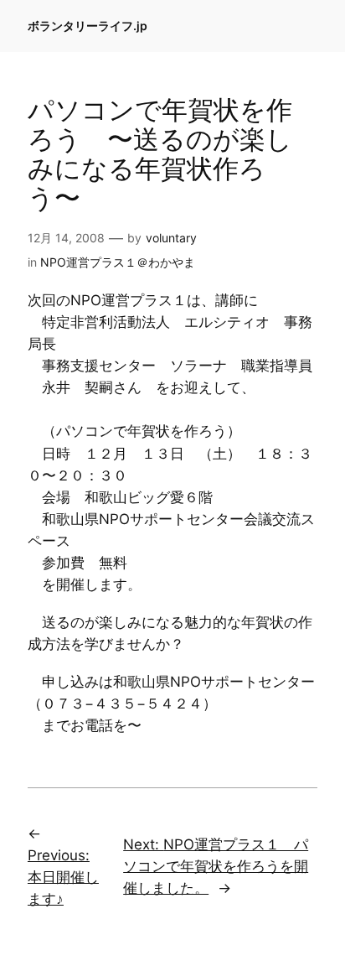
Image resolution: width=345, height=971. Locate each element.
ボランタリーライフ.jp (87, 25)
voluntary (171, 238)
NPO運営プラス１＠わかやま (117, 262)
